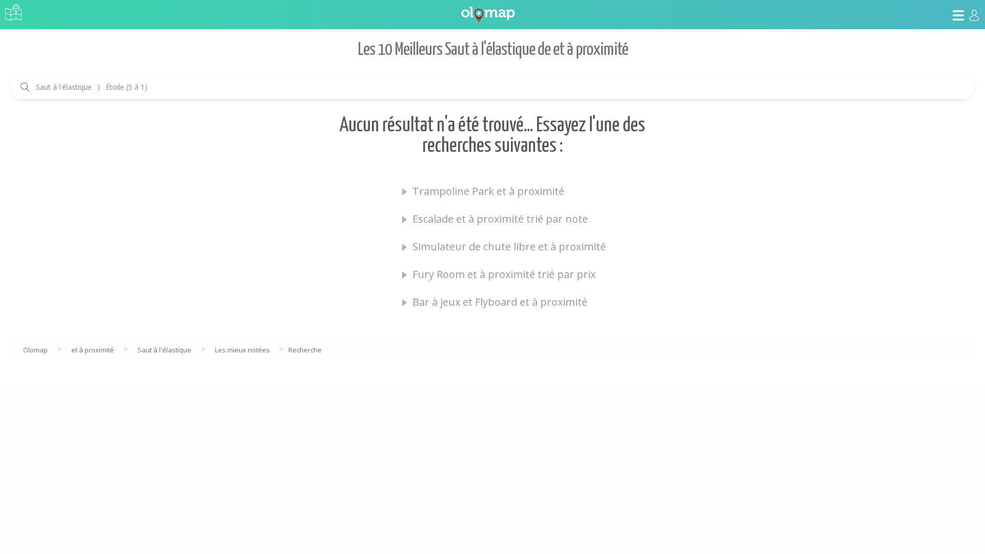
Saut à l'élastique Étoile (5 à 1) (91, 87)
